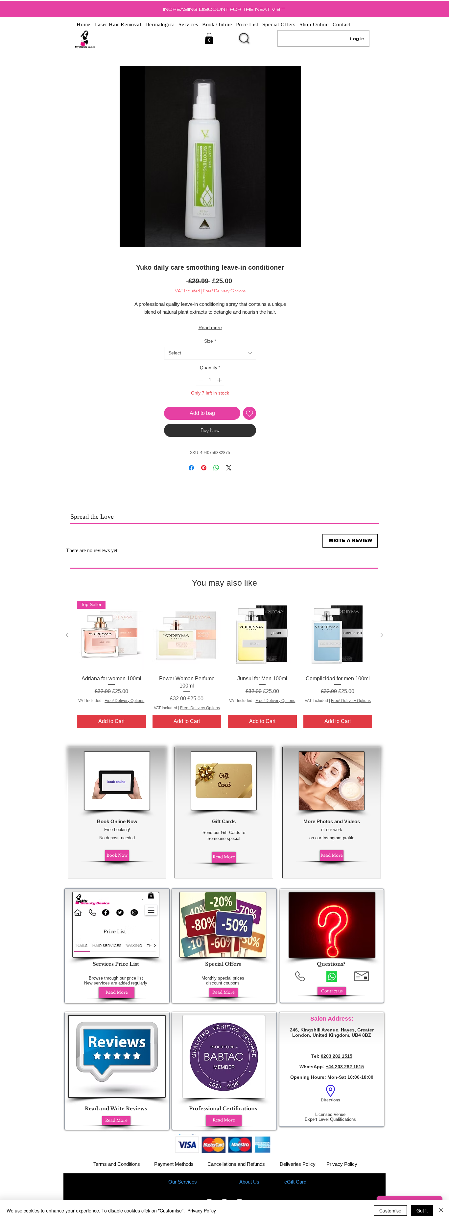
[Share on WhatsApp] (216, 468)
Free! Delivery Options (224, 291)
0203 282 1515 (336, 1056)
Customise (390, 1210)
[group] (224, 664)
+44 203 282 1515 (345, 1066)
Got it (422, 1210)
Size (210, 341)
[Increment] (220, 380)
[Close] (441, 1210)
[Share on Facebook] (191, 468)
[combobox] (210, 353)
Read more (210, 327)
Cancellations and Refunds (236, 1164)
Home (152, 1182)
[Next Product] (382, 635)
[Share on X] (229, 468)
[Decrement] (200, 380)
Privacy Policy (341, 1164)
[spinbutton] (210, 380)
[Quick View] (187, 635)
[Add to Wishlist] (249, 413)
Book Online (217, 1182)
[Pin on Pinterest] (204, 468)
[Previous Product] (67, 635)
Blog (274, 1182)
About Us (249, 1182)
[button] (209, 38)
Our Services (182, 1182)
